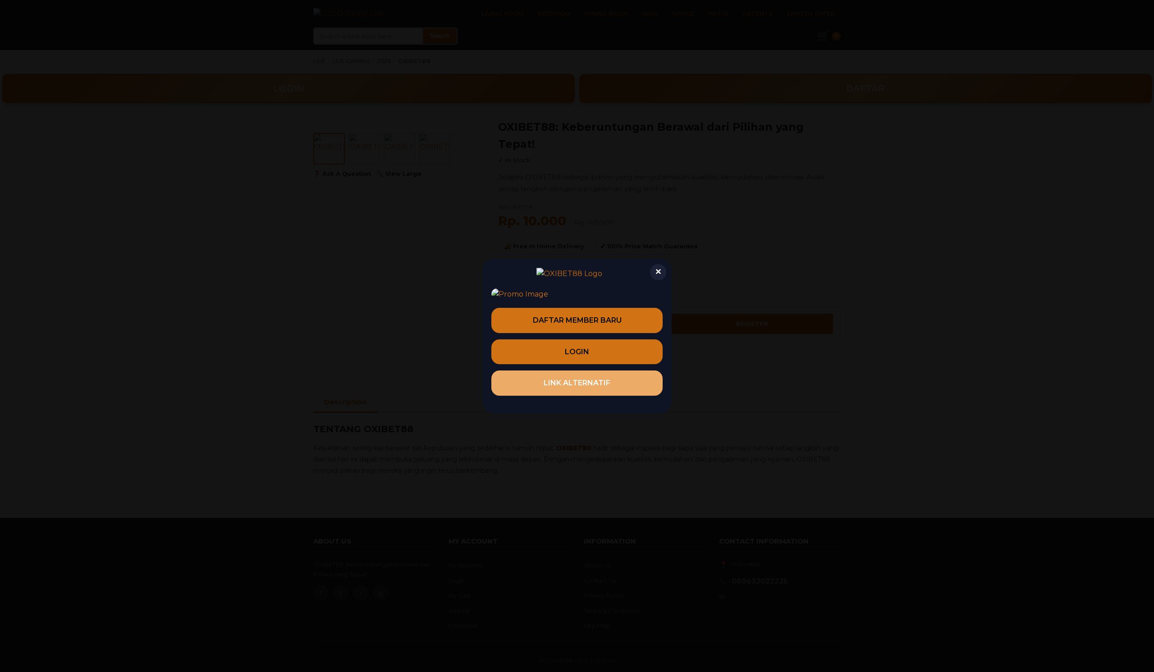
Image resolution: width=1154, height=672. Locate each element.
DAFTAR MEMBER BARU (577, 320)
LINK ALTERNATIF (577, 383)
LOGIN (577, 351)
